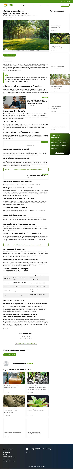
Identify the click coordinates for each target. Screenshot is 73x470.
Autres (34, 5)
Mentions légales (7, 460)
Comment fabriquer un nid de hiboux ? (55, 26)
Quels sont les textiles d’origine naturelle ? (56, 87)
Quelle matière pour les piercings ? (13, 432)
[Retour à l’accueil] (8, 5)
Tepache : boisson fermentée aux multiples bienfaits (11, 386)
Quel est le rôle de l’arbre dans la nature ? (56, 46)
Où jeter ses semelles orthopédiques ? (36, 175)
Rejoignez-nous (66, 1)
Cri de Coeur (29, 363)
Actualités (40, 5)
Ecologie (22, 5)
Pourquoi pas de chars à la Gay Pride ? (36, 143)
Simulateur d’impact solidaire (9, 461)
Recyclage (47, 5)
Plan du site (5, 454)
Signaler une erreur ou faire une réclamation (26, 343)
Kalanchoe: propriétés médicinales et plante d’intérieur (36, 409)
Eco (28, 452)
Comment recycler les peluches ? (59, 126)
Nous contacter (6, 452)
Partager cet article (10, 55)
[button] (52, 5)
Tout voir (48, 448)
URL (8, 164)
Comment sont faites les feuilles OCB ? (56, 107)
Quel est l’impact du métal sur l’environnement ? (57, 67)
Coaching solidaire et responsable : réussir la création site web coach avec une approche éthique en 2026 (37, 101)
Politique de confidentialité (9, 458)
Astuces (29, 5)
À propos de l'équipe (7, 456)
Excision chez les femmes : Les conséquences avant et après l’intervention (10, 410)
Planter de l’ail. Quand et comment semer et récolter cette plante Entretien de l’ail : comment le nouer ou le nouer (37, 387)
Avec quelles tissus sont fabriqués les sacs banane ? (34, 432)
